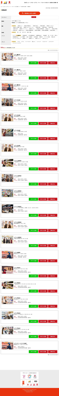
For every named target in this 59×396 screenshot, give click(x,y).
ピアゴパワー (51, 41)
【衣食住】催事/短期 (40, 28)
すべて (14, 25)
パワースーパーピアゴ (17, 43)
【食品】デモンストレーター (28, 27)
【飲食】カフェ (32, 28)
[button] (33, 62)
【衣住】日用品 (54, 28)
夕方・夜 (23, 32)
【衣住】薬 (15, 30)
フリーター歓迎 (47, 36)
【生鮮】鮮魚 (37, 27)
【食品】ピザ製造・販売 (17, 27)
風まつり (33, 41)
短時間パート (25, 38)
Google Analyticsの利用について (29, 390)
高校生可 (41, 36)
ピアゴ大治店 (17, 100)
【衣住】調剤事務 (45, 30)
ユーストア (39, 41)
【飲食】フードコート (23, 28)
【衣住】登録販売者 (29, 30)
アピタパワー (45, 41)
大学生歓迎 (36, 36)
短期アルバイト (38, 38)
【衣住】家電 (52, 30)
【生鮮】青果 (50, 27)
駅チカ (56, 35)
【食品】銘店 (42, 25)
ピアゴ (22, 41)
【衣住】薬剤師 (37, 30)
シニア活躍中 (22, 36)
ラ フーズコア (28, 41)
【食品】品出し (35, 25)
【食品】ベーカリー (50, 25)
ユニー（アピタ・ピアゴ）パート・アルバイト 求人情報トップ (10, 6)
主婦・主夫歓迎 (29, 36)
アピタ (18, 41)
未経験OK (19, 35)
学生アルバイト (45, 38)
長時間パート (31, 38)
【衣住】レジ (47, 28)
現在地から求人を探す (30, 13)
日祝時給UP (25, 35)
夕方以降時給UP (32, 35)
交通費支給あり (39, 35)
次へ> (57, 50)
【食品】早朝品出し (27, 25)
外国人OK (53, 36)
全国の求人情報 (23, 6)
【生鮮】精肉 (44, 27)
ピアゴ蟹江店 (17, 54)
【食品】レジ (19, 25)
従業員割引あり (15, 36)
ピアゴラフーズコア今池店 (20, 343)
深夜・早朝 (29, 32)
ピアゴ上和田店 (17, 160)
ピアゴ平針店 (17, 267)
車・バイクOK (50, 35)
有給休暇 (45, 35)
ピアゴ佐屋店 (17, 252)
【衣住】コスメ (21, 30)
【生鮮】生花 (15, 28)
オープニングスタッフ (17, 38)
